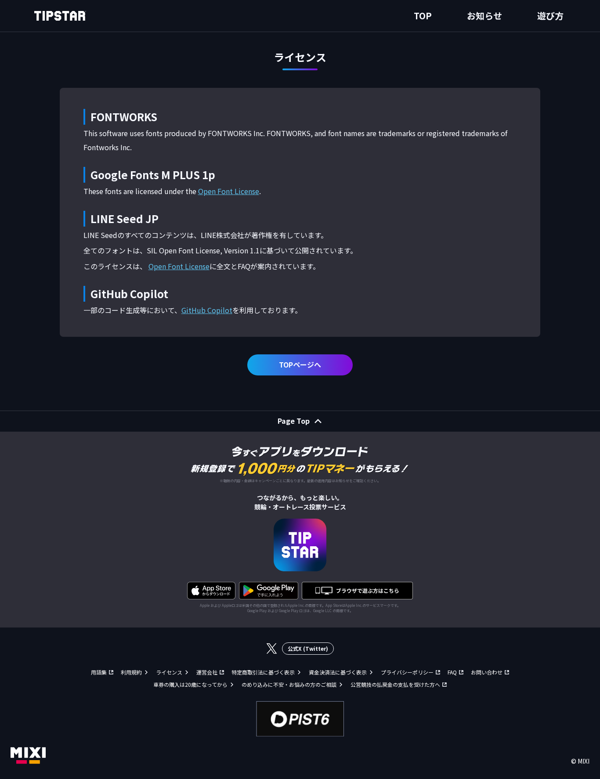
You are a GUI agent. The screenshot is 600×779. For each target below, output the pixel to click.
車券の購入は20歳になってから (190, 684)
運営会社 (206, 672)
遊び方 (550, 15)
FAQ (452, 672)
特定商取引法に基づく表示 (263, 672)
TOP (423, 15)
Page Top (294, 420)
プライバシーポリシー (407, 672)
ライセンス (169, 672)
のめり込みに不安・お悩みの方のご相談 (289, 684)
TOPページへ (300, 364)
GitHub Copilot (206, 310)
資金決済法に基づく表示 (338, 672)
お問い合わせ (486, 672)
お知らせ (484, 15)
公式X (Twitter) (308, 648)
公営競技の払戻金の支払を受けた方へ (395, 684)
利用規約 (131, 672)
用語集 (99, 672)
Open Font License (228, 191)
